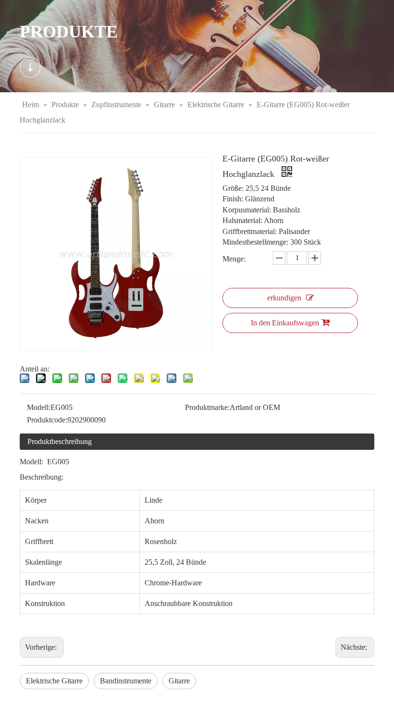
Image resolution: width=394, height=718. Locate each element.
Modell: (38, 407)
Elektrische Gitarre (54, 681)
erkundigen (284, 298)
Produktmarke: (207, 407)
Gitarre (179, 681)
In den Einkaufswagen (285, 323)
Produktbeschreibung (59, 441)
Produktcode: (47, 420)
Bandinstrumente (125, 681)
